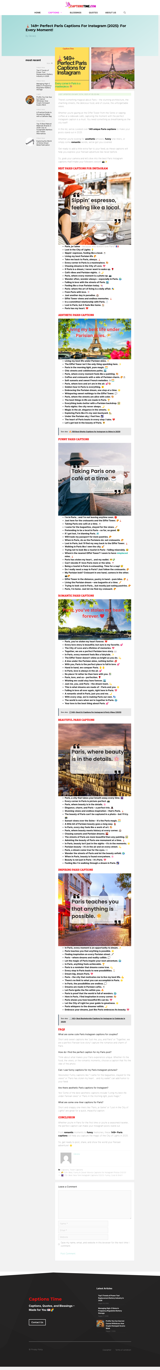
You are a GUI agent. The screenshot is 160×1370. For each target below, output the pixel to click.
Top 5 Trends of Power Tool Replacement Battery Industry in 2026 (44, 73)
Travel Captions (76, 1170)
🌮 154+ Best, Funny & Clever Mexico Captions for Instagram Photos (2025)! (93, 1172)
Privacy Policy (37, 1349)
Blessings (75, 12)
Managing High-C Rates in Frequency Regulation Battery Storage (43, 87)
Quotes (93, 12)
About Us (110, 12)
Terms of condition (123, 1350)
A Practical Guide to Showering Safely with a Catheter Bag (44, 114)
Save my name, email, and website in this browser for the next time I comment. (95, 1244)
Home (37, 12)
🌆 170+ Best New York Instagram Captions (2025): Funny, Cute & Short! (92, 1175)
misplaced (122, 553)
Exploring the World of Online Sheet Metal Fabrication (44, 143)
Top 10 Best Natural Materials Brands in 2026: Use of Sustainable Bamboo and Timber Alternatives (44, 129)
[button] (125, 12)
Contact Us (37, 1322)
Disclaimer (107, 1350)
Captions (53, 12)
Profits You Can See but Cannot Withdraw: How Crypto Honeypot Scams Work (44, 101)
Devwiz (32, 36)
